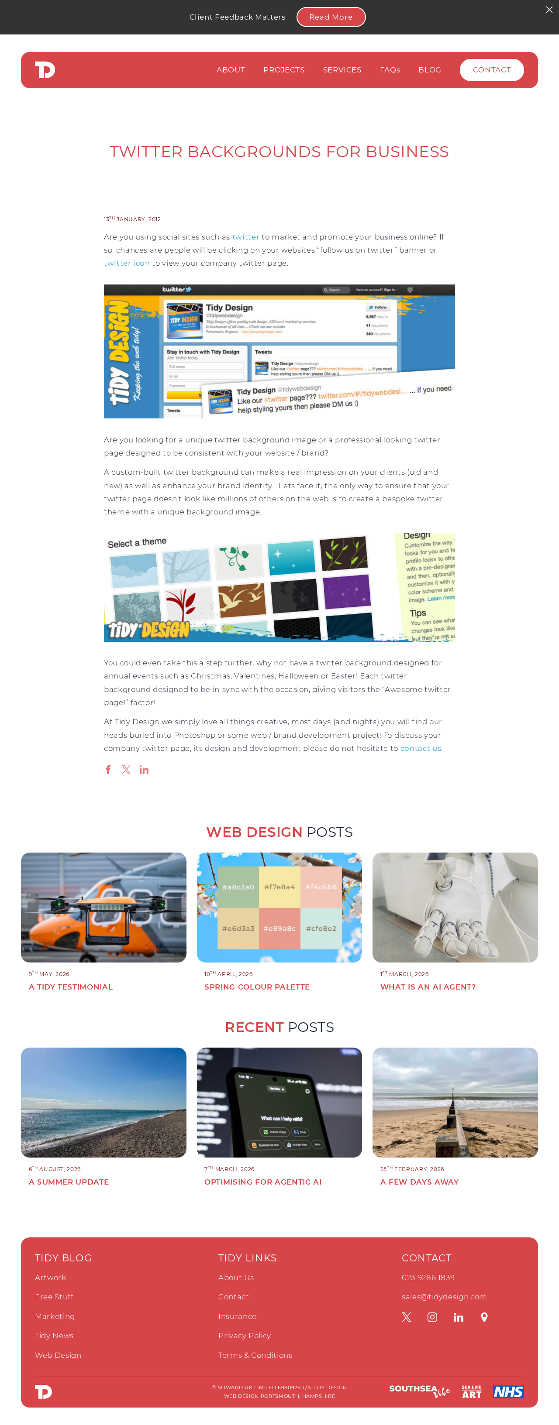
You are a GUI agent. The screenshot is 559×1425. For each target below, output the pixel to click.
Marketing (55, 1316)
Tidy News (54, 1335)
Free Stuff (54, 1296)
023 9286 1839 (428, 1277)
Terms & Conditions (255, 1355)
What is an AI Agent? (428, 987)
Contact (492, 69)
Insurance (237, 1316)
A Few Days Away (419, 1182)
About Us (236, 1277)
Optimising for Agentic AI (262, 1182)
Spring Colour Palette (257, 987)
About (231, 69)
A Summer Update (69, 1182)
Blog (430, 69)
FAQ (390, 69)
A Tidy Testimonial (71, 987)
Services (342, 69)
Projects (283, 69)
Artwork (50, 1277)
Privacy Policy (244, 1335)
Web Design (58, 1355)
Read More (331, 17)
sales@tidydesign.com (444, 1296)
